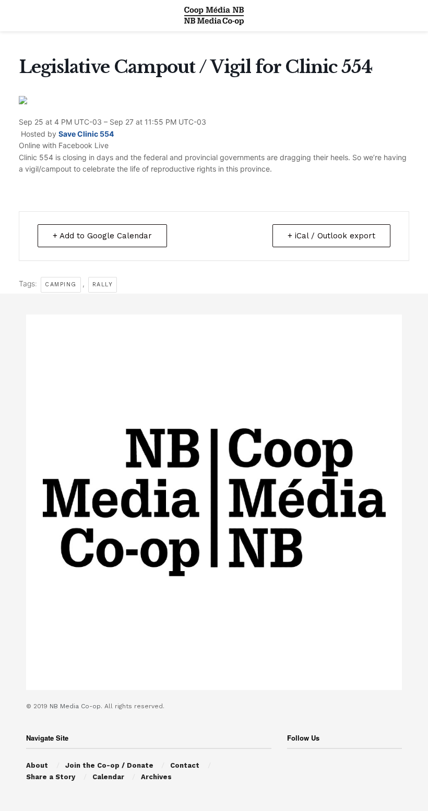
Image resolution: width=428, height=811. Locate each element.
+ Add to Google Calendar (102, 235)
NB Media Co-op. (77, 706)
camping (61, 284)
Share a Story (50, 777)
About (37, 765)
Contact (184, 765)
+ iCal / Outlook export (331, 235)
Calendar (108, 777)
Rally (102, 284)
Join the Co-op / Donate (109, 765)
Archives (156, 777)
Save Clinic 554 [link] (86, 133)
